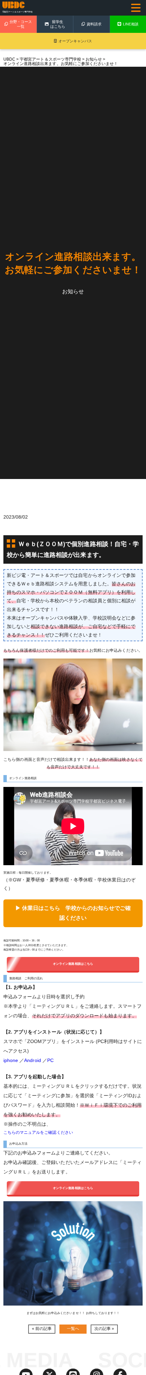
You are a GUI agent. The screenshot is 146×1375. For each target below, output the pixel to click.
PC (50, 1060)
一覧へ (73, 1328)
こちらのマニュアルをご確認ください (38, 1132)
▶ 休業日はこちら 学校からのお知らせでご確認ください (73, 913)
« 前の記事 (42, 1328)
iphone (10, 1060)
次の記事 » (104, 1328)
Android (32, 1060)
